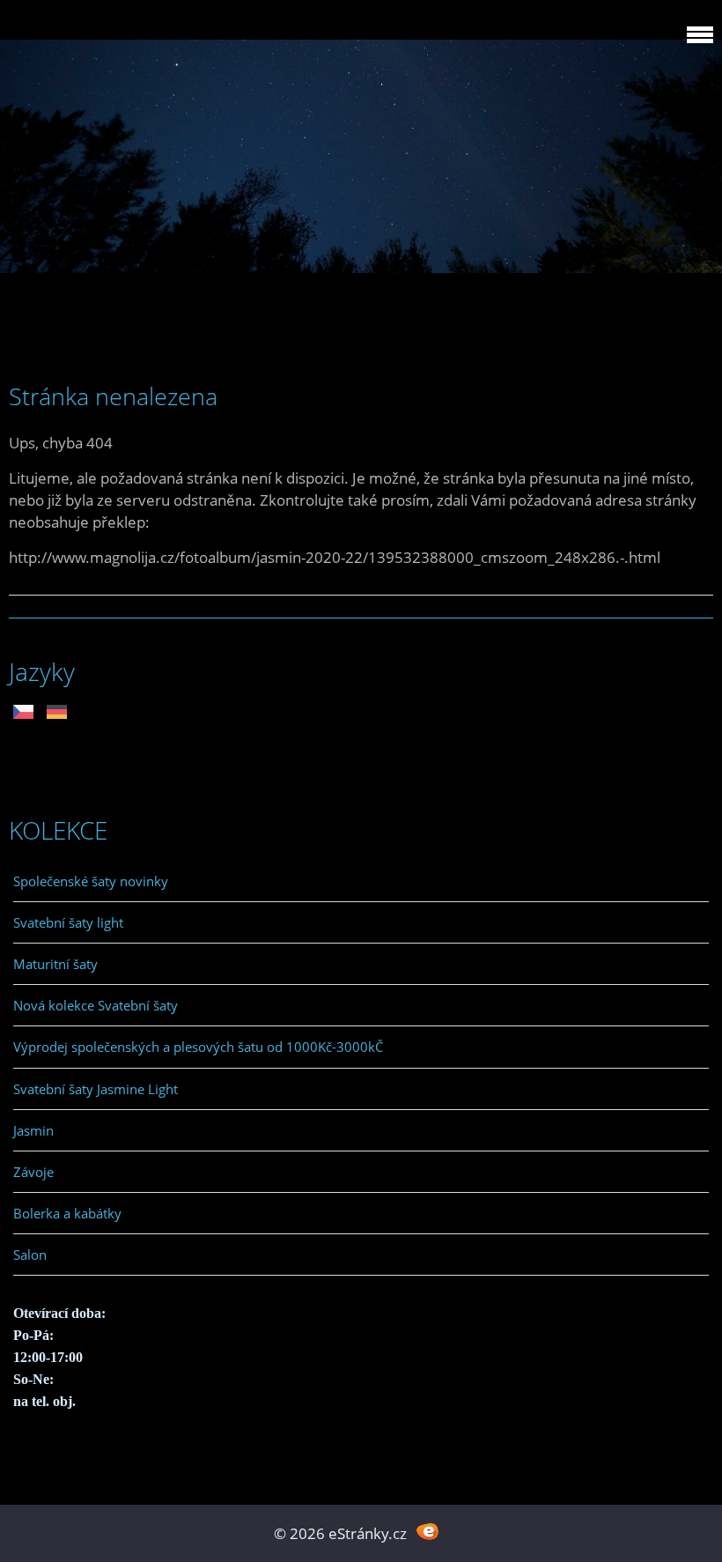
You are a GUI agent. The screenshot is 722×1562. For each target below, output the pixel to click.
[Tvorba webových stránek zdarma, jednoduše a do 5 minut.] (427, 1531)
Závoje (33, 1172)
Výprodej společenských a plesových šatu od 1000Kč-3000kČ (198, 1046)
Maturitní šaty (55, 964)
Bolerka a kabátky (67, 1213)
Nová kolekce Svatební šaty (95, 1005)
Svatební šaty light (68, 922)
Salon (30, 1254)
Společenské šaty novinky (90, 881)
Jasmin (33, 1130)
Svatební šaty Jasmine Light (95, 1089)
